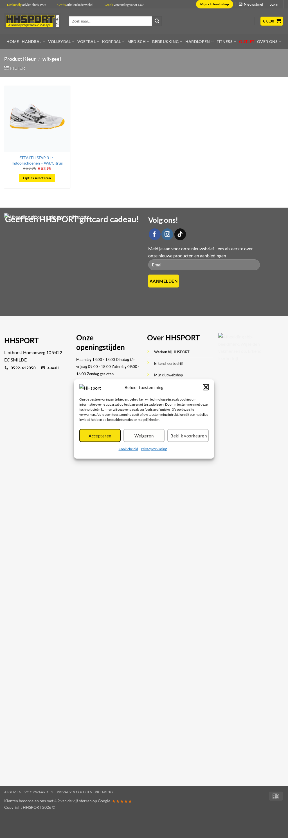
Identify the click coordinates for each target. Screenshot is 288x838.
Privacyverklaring (154, 449)
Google (104, 800)
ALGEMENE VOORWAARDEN (28, 792)
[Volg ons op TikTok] (180, 234)
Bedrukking (165, 41)
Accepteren (100, 435)
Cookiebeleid (128, 449)
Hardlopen (197, 41)
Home (12, 41)
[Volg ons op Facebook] (155, 234)
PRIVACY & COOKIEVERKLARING (85, 792)
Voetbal (86, 41)
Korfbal (111, 41)
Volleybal (59, 41)
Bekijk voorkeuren (188, 435)
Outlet (246, 41)
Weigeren (144, 435)
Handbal (31, 41)
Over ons (267, 41)
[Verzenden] (157, 21)
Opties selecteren (37, 178)
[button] (206, 387)
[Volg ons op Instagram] (167, 234)
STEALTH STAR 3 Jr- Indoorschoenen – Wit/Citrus (37, 160)
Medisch (136, 41)
